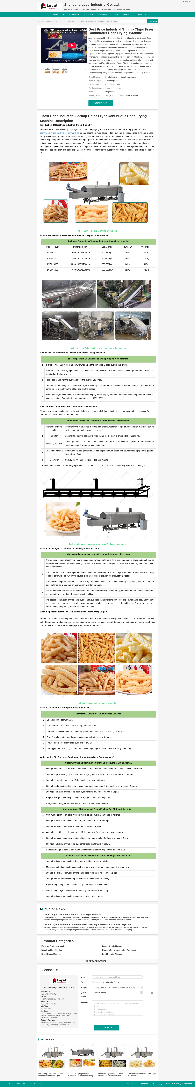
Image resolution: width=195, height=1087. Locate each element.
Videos (115, 14)
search (153, 21)
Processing (102, 14)
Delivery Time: (94, 95)
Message (83, 1002)
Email (82, 977)
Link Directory (27, 1084)
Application (127, 14)
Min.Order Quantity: (96, 88)
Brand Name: (94, 77)
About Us (87, 14)
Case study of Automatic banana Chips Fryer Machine (72, 914)
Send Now (106, 1027)
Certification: (93, 84)
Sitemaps (37, 1084)
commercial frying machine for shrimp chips (59, 133)
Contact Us (141, 14)
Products (48, 21)
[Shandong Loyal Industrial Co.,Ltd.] (49, 5)
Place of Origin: (95, 81)
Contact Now (100, 103)
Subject (83, 988)
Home (55, 14)
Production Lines (70, 14)
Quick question (82, 994)
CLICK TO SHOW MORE (96, 961)
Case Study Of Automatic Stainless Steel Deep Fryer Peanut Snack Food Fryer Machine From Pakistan (88, 924)
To (82, 982)
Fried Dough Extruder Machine (66, 21)
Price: (90, 92)
